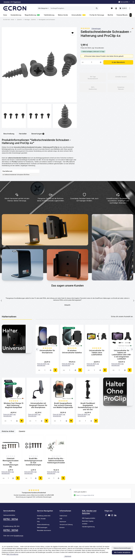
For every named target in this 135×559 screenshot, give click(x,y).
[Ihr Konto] (116, 8)
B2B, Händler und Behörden (89, 512)
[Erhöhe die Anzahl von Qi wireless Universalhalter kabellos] (125, 370)
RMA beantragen (42, 527)
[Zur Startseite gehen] (14, 8)
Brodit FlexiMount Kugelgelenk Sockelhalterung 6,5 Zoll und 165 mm (88, 406)
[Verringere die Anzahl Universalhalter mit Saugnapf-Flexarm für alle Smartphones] (64, 370)
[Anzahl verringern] (83, 62)
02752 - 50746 (10, 519)
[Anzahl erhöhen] (101, 62)
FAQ (38, 521)
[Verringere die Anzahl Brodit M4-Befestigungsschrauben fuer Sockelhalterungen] (26, 478)
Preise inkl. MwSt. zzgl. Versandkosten (92, 48)
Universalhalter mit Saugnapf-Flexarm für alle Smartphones (72, 352)
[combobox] (72, 8)
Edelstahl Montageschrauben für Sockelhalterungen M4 (11, 462)
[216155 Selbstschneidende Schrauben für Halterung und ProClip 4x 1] (14, 116)
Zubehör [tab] (22, 431)
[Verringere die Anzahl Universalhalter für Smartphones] (89, 370)
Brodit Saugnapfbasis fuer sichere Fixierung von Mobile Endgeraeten (63, 405)
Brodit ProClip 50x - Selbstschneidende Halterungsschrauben (56, 460)
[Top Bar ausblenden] (133, 2)
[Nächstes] (130, 15)
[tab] (9, 134)
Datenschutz (63, 515)
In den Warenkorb (118, 62)
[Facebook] (106, 515)
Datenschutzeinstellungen (122, 548)
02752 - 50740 (10, 530)
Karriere (62, 527)
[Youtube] (109, 515)
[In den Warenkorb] (55, 370)
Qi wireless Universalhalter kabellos (121, 351)
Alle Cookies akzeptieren (122, 552)
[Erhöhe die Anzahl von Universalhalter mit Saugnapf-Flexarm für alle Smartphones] (75, 370)
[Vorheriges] (37, 349)
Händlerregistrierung (88, 526)
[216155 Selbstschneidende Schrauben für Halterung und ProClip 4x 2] (39, 116)
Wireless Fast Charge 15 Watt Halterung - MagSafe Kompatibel (47, 352)
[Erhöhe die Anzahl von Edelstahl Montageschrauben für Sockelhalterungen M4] (13, 478)
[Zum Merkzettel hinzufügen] (73, 33)
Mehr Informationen (12, 554)
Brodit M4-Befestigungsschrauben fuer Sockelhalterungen (33, 461)
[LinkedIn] (115, 515)
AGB (61, 518)
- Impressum (67, 556)
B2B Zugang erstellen (88, 518)
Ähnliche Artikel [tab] (8, 431)
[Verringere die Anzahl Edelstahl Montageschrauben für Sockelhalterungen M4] (4, 478)
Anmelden (7, 2)
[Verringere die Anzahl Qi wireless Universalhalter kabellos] (113, 370)
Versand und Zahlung (66, 524)
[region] (39, 77)
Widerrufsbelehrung (43, 524)
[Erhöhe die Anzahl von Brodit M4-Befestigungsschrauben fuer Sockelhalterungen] (36, 478)
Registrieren (17, 2)
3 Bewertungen (96, 28)
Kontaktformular (18, 535)
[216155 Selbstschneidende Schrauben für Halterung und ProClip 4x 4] (65, 116)
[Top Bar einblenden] (130, 8)
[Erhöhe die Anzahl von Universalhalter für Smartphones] (100, 370)
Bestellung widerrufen (43, 515)
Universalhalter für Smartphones (96, 351)
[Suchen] (97, 8)
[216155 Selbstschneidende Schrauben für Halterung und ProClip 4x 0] (39, 64)
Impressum (63, 521)
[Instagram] (112, 515)
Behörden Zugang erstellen (87, 522)
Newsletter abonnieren (44, 530)
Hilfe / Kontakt (41, 518)
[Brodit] (132, 28)
